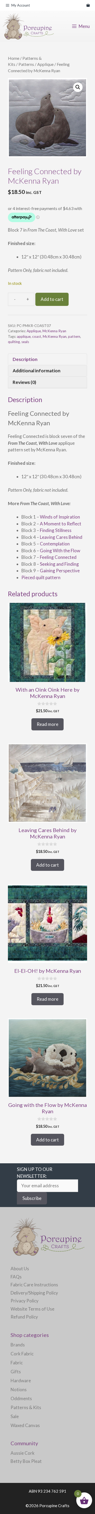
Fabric (17, 1362)
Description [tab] (25, 359)
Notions (19, 1389)
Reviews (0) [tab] (24, 382)
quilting (14, 342)
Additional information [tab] (36, 370)
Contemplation (55, 543)
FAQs (16, 1276)
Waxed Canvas (25, 1425)
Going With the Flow (60, 550)
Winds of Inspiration (60, 517)
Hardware (21, 1380)
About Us (20, 1268)
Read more (47, 724)
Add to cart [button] (47, 865)
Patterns (26, 64)
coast (36, 336)
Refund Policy (24, 1317)
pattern (74, 336)
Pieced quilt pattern (40, 577)
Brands (18, 1344)
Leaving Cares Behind (61, 537)
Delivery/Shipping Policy (34, 1293)
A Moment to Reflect (60, 523)
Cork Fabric (22, 1353)
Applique (45, 64)
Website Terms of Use (32, 1309)
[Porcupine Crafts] (28, 26)
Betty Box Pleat (26, 1461)
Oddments (21, 1398)
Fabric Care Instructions (34, 1284)
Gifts (16, 1371)
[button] (78, 87)
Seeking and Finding (59, 564)
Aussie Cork (23, 1453)
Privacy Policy (25, 1300)
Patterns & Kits (26, 1407)
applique (24, 336)
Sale (15, 1416)
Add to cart (52, 299)
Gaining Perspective (60, 570)
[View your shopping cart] (88, 5)
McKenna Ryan (54, 331)
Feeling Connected (58, 557)
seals (25, 342)
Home (13, 58)
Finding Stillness (56, 530)
